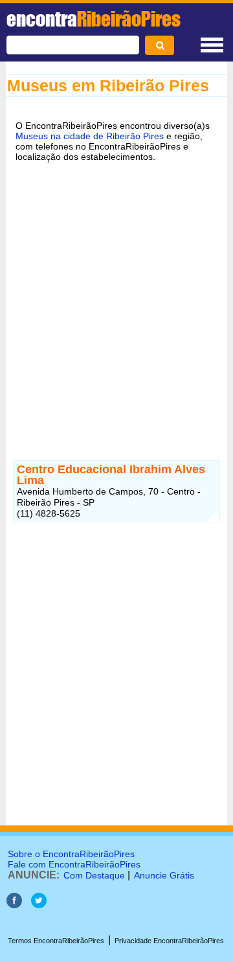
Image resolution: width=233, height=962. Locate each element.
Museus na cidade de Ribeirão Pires (90, 136)
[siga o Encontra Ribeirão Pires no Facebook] (14, 904)
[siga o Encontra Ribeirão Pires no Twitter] (39, 904)
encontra (93, 18)
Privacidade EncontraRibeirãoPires (169, 941)
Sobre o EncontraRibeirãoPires (71, 854)
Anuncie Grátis (164, 875)
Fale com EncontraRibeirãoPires (74, 864)
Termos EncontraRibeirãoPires (56, 941)
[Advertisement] (116, 297)
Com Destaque (94, 875)
